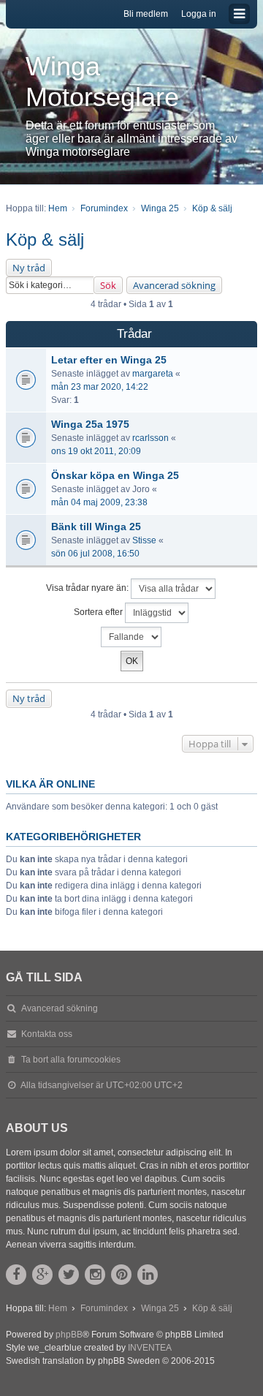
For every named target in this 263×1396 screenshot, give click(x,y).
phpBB (69, 1334)
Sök (108, 285)
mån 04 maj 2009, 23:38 (99, 502)
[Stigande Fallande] (131, 637)
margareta (152, 374)
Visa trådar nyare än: (88, 589)
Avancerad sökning (174, 285)
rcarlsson (150, 438)
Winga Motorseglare (102, 81)
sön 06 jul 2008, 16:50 (95, 553)
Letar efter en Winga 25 (109, 360)
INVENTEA (150, 1348)
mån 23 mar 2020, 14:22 (99, 387)
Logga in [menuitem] (198, 14)
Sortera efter (99, 613)
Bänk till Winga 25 (96, 526)
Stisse (144, 540)
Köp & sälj (45, 239)
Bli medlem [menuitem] (145, 14)
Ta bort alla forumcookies (71, 1059)
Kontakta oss (46, 1034)
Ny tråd (28, 267)
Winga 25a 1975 (90, 424)
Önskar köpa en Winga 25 (115, 475)
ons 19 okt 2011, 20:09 (96, 451)
